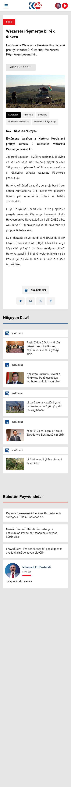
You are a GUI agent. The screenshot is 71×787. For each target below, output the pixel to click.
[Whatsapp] (30, 301)
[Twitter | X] (40, 301)
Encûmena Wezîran (18, 121)
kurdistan (13, 114)
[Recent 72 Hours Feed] (58, 6)
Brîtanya (42, 114)
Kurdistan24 (38, 290)
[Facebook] (51, 301)
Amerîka (28, 114)
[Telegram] (20, 301)
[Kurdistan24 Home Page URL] (35, 5)
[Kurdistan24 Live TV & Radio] (65, 6)
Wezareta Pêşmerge (45, 121)
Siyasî (9, 21)
